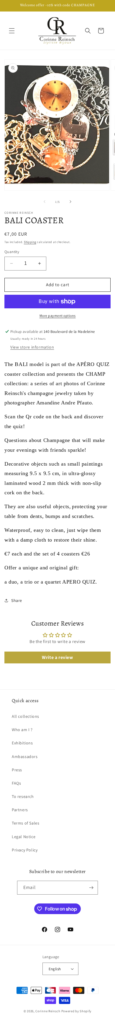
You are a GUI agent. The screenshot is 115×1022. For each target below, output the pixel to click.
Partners (20, 809)
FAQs (16, 783)
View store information (32, 347)
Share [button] (16, 600)
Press (17, 769)
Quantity (11, 251)
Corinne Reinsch (47, 1011)
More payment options (58, 315)
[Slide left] (44, 201)
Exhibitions (22, 743)
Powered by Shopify (76, 1011)
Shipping (30, 242)
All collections (25, 716)
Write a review (57, 657)
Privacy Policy (24, 850)
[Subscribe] (91, 888)
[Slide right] (70, 201)
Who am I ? (22, 729)
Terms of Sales (25, 823)
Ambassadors (25, 756)
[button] (11, 30)
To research (23, 796)
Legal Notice (23, 836)
